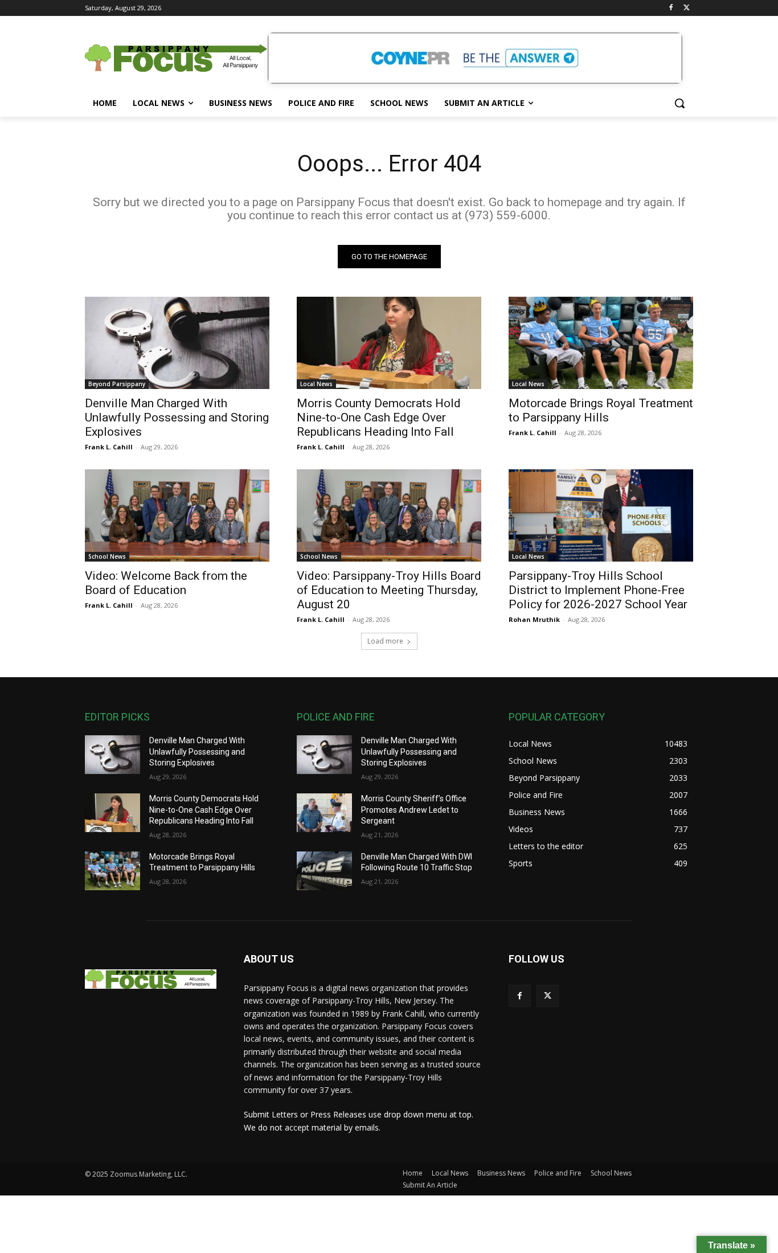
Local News (316, 384)
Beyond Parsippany (116, 384)
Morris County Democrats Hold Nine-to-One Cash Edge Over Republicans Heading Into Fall (379, 417)
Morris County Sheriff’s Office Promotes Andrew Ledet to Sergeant (413, 809)
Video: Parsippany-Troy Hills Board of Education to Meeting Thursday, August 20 (389, 590)
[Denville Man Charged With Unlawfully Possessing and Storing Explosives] (177, 343)
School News (107, 556)
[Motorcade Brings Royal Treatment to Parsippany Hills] (601, 343)
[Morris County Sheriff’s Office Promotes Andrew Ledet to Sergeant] (324, 812)
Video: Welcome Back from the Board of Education (166, 583)
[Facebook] (670, 8)
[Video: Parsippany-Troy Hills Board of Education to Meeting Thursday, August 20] (389, 515)
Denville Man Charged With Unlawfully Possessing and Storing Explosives (177, 417)
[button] (679, 103)
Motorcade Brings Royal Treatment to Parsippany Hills (601, 410)
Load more (385, 641)
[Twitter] (686, 8)
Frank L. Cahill (109, 447)
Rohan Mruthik (534, 619)
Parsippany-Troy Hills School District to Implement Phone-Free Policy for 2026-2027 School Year (598, 590)
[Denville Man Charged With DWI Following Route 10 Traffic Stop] (324, 870)
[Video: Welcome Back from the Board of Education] (177, 515)
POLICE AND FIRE (336, 717)
